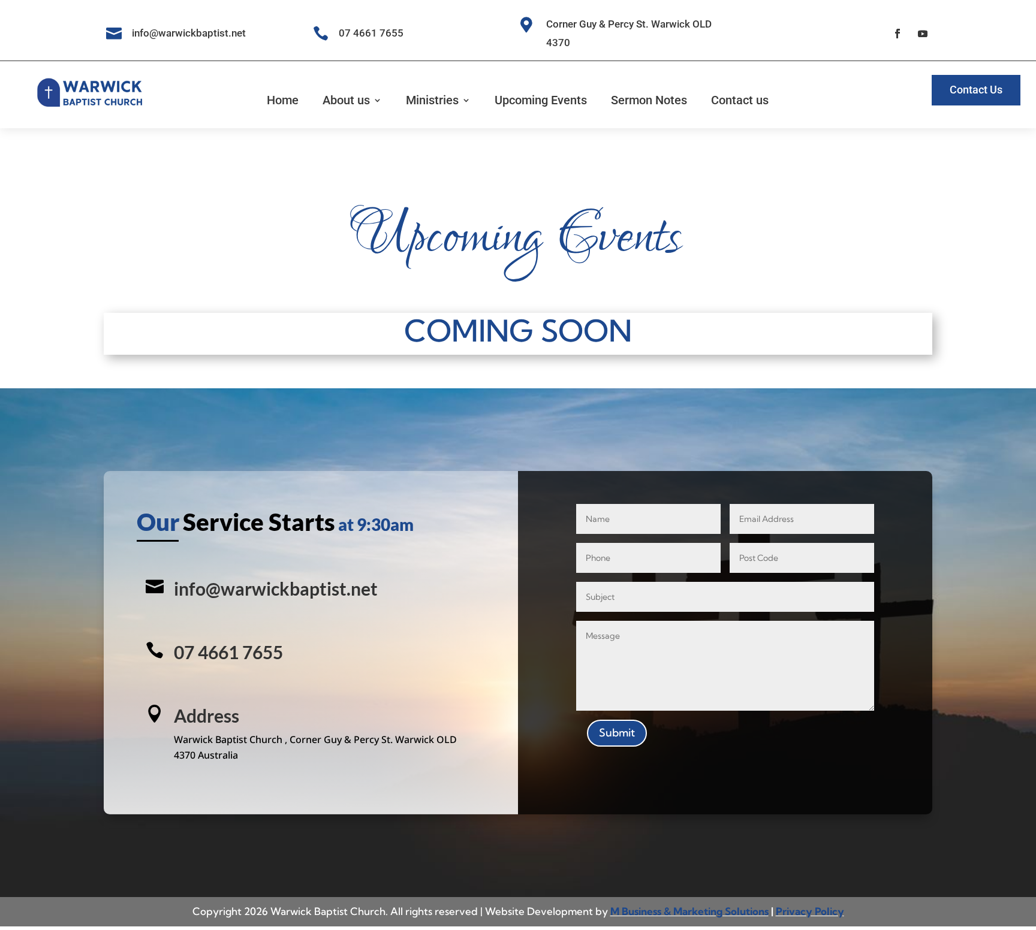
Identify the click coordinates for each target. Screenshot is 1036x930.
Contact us (740, 100)
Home (283, 100)
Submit (617, 732)
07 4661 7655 (371, 33)
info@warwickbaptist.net (276, 588)
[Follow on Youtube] (922, 33)
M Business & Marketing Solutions (689, 911)
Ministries (432, 100)
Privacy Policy (810, 911)
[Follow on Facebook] (897, 33)
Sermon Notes (649, 100)
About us (346, 100)
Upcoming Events (541, 100)
